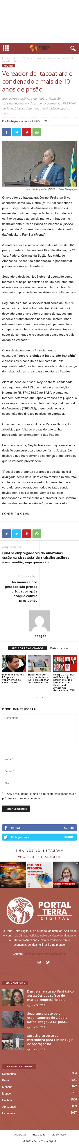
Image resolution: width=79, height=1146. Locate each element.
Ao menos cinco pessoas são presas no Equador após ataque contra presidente (21, 591)
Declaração (20, 1134)
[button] (72, 48)
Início (5, 58)
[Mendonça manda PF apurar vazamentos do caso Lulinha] (14, 663)
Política (15, 58)
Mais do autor (59, 648)
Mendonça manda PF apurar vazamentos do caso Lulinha (13, 678)
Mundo (6, 1093)
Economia (8, 1113)
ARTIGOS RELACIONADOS (27, 648)
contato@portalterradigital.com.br (45, 954)
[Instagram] (40, 962)
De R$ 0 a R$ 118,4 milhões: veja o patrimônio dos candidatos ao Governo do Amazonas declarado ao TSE (64, 682)
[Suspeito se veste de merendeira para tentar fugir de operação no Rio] (13, 1041)
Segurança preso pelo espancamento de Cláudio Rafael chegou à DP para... (47, 1017)
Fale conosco (58, 1134)
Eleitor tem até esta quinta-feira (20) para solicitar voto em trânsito (38, 678)
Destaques (9, 1073)
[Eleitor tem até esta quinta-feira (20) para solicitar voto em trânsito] (39, 663)
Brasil (5, 1080)
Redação (12, 121)
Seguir (69, 837)
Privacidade (38, 1134)
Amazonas (9, 1106)
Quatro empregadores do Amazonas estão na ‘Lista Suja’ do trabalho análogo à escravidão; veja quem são (36, 557)
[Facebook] (31, 962)
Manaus (7, 1087)
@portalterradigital (40, 856)
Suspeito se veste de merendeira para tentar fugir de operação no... (50, 1039)
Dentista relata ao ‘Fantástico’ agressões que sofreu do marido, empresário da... (50, 995)
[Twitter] (49, 962)
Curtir (69, 827)
